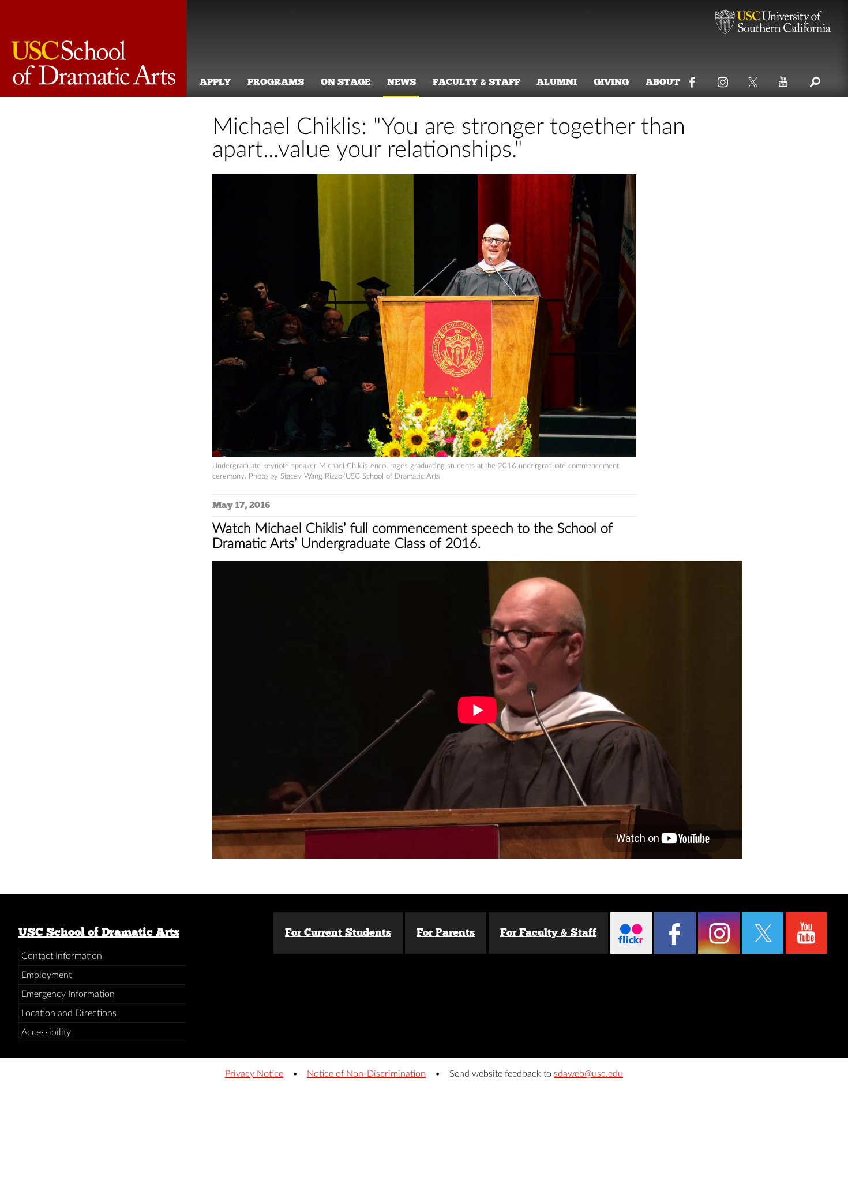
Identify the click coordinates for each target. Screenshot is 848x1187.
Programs (275, 81)
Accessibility (46, 1032)
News (401, 81)
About (663, 81)
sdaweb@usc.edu (588, 1073)
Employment (46, 975)
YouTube (783, 80)
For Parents (446, 932)
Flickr (631, 933)
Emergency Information (68, 994)
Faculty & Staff (476, 81)
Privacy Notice (254, 1073)
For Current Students (338, 932)
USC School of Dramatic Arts (98, 932)
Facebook (692, 80)
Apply (215, 81)
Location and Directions (69, 1013)
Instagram (723, 80)
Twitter (753, 80)
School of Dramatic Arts (93, 48)
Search (814, 80)
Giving (611, 81)
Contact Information (61, 956)
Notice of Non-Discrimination (366, 1073)
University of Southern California (773, 23)
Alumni (556, 81)
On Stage (345, 81)
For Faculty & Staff (548, 932)
